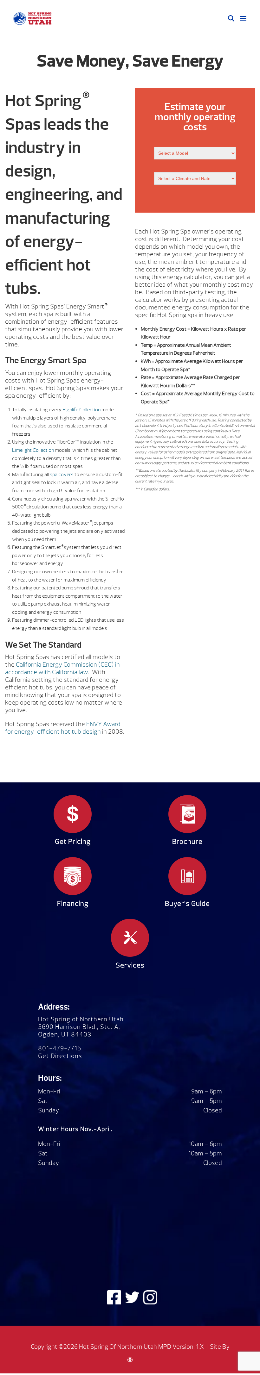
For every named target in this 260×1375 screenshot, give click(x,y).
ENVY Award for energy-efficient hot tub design (62, 728)
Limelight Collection (33, 450)
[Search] (231, 18)
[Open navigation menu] (243, 18)
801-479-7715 (59, 1048)
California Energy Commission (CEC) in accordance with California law (62, 668)
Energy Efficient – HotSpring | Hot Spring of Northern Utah (32, 18)
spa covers (62, 474)
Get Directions (60, 1056)
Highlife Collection (81, 410)
